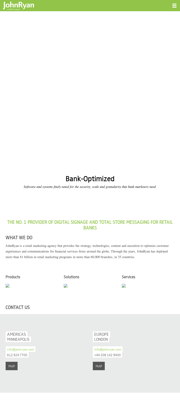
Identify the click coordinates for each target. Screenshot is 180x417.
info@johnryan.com (20, 349)
